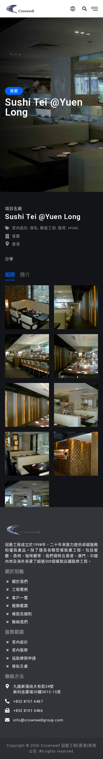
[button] (84, 9)
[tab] (10, 275)
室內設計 (20, 228)
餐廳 (16, 236)
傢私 (34, 228)
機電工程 (48, 228)
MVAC (73, 228)
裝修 (62, 228)
